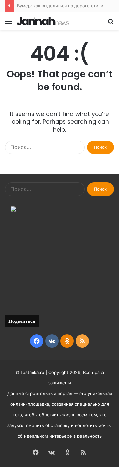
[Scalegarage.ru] (43, 21)
